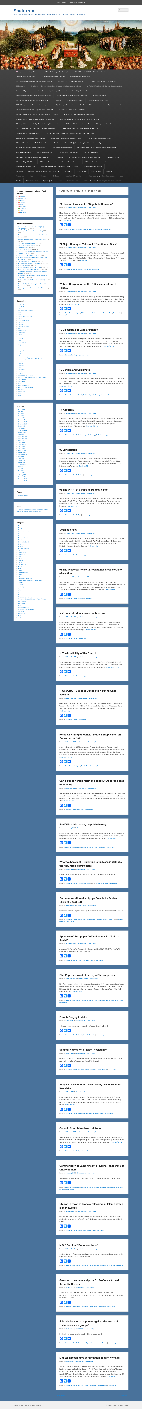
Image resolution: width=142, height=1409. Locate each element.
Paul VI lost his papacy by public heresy (82, 824)
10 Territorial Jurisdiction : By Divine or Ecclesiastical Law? (104, 86)
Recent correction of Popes (114, 1000)
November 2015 (22, 481)
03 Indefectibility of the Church (25, 162)
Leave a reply (92, 207)
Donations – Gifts (72, 181)
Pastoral (20, 363)
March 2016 (21, 473)
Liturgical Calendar (34, 72)
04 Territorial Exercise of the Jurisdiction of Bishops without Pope (60, 162)
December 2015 (22, 479)
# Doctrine (68, 171)
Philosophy (43, 176)
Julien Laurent (81, 207)
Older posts (60, 1395)
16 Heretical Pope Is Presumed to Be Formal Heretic (32, 100)
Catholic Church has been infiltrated (80, 1128)
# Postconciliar (59, 157)
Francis (83, 766)
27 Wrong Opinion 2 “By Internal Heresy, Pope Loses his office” (35, 119)
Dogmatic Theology (71, 355)
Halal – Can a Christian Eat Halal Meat (29, 269)
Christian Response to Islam (93, 166)
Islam (19, 347)
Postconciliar (117, 313)
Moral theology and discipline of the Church (30, 359)
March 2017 (21, 458)
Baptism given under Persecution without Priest (31, 288)
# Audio (18, 181)
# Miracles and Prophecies (73, 176)
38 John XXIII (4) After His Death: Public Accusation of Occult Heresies (37, 143)
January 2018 (22, 452)
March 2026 (21, 418)
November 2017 (22, 454)
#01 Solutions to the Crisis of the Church (29, 267)
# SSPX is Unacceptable (25, 249)
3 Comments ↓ (91, 577)
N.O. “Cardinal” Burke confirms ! (78, 1245)
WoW (60, 181)
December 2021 (22, 436)
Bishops (20, 312)
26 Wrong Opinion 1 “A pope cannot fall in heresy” (79, 114)
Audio (19, 308)
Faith (101, 313)
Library (122, 176)
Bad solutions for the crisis (25, 310)
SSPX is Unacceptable (91, 152)
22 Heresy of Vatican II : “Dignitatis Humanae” (86, 204)
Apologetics (21, 306)
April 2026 (21, 416)
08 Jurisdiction (20, 86)
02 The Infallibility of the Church (26, 76)
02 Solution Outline (113, 157)
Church (67, 229)
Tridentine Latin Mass (102, 883)
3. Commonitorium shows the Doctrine (82, 613)
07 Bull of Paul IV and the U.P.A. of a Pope (103, 81)
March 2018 (21, 448)
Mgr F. (20, 355)
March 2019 (21, 446)
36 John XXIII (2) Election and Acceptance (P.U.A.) (66, 138)
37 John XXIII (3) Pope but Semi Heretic (99, 138)
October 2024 (22, 426)
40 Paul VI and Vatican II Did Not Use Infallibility (30, 147)
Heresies (91, 229)
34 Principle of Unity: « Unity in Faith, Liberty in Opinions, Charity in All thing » (70, 133)
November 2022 (22, 430)
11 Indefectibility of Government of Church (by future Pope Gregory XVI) (38, 91)
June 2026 (21, 414)
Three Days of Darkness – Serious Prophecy (30, 231)
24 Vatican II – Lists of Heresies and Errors (72, 109)
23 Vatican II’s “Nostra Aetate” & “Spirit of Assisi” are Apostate (35, 109)
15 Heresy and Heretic (99, 95)
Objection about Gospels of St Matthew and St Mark (32, 239)
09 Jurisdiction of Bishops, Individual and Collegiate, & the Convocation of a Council (56, 86)
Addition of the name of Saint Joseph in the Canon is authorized (102, 181)
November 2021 (22, 438)
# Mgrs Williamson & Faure (45, 152)
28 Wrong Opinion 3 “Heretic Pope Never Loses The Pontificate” (80, 119)
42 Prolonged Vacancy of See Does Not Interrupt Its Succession (96, 147)
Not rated (20, 361)
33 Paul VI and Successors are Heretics (28, 133)
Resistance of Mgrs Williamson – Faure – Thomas (32, 377)
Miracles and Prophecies (25, 357)
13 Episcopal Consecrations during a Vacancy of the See (33, 95)
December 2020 (22, 444)
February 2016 (22, 475)
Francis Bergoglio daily (73, 1017)
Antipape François (21, 509)
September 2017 (22, 456)
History (32, 176)
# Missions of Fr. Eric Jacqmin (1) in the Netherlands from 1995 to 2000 (38, 171)
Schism (20, 383)
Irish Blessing (40, 509)
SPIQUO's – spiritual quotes (26, 387)
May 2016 (20, 469)
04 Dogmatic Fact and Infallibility (80, 76)
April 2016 (21, 471)
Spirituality (21, 389)
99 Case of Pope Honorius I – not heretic (97, 162)
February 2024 (22, 428)
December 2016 (22, 464)
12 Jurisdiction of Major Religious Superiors (79, 91)
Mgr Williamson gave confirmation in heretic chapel (89, 1357)
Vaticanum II (98, 229)
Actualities (21, 304)
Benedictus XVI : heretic (31, 509)
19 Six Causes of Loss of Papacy (98, 100)
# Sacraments (81, 171)
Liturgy (20, 353)
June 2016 (21, 466)
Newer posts (123, 1395)
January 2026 (22, 420)
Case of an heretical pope (72, 313)
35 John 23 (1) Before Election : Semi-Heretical (30, 138)
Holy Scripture (22, 342)
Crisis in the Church (76, 229)
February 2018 (22, 450)
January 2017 (22, 462)
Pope (110, 313)
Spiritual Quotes (48, 181)
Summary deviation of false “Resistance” (83, 1049)
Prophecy (20, 373)
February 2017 (22, 460)
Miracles (46, 509)
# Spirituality (55, 176)
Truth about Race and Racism (26, 243)
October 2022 (22, 432)
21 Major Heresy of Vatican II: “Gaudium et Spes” (69, 105)
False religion (91, 1113)
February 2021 (22, 442)
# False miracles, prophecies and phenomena (100, 176)
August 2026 (21, 410)
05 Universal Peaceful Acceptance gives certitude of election (34, 81)
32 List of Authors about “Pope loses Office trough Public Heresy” (80, 128)
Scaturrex (24, 10)
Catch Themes (124, 1405)
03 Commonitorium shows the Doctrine (53, 76)
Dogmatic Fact (68, 529)
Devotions (21, 322)
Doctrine (85, 229)
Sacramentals (22, 379)
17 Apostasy (57, 100)
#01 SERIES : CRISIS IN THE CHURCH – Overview (90, 72)
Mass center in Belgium (77, 2)
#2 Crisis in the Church (23, 152)
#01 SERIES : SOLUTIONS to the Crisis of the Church (85, 157)
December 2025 (22, 422)
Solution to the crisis (102, 919)
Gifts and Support (23, 495)
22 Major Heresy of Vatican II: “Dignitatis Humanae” (105, 105)
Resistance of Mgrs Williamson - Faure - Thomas (92, 1069)
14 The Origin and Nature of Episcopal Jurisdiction (71, 95)
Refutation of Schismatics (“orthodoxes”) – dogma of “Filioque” (60, 166)
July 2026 (20, 412)
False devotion (82, 1113)
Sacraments (21, 381)
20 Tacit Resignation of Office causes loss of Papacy (32, 105)
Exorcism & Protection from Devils (27, 255)
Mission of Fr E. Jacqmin (22, 511)
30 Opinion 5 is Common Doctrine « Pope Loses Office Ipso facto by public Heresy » (92, 124)
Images (20, 345)
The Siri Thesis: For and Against (68, 152)
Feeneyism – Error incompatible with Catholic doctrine (32, 157)
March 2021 (21, 440)
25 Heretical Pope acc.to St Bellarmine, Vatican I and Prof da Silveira (37, 114)
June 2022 (21, 434)
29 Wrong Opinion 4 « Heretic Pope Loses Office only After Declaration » (38, 124)
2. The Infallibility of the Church (78, 653)
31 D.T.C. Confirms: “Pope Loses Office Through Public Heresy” (35, 128)
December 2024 (22, 424)
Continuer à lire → (68, 220)
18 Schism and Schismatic (75, 100)
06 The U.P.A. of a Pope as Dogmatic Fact (71, 81)
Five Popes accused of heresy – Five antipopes (87, 975)
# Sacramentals (96, 171)
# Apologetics (20, 176)
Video (88, 883)
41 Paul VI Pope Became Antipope (61, 147)
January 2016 (22, 477)
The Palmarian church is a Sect (25, 166)
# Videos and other (32, 181)
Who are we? (61, 2)
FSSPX (20, 336)
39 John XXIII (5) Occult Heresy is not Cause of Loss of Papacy (84, 143)
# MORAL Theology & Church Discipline (57, 72)
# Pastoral (109, 171)
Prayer (20, 371)
